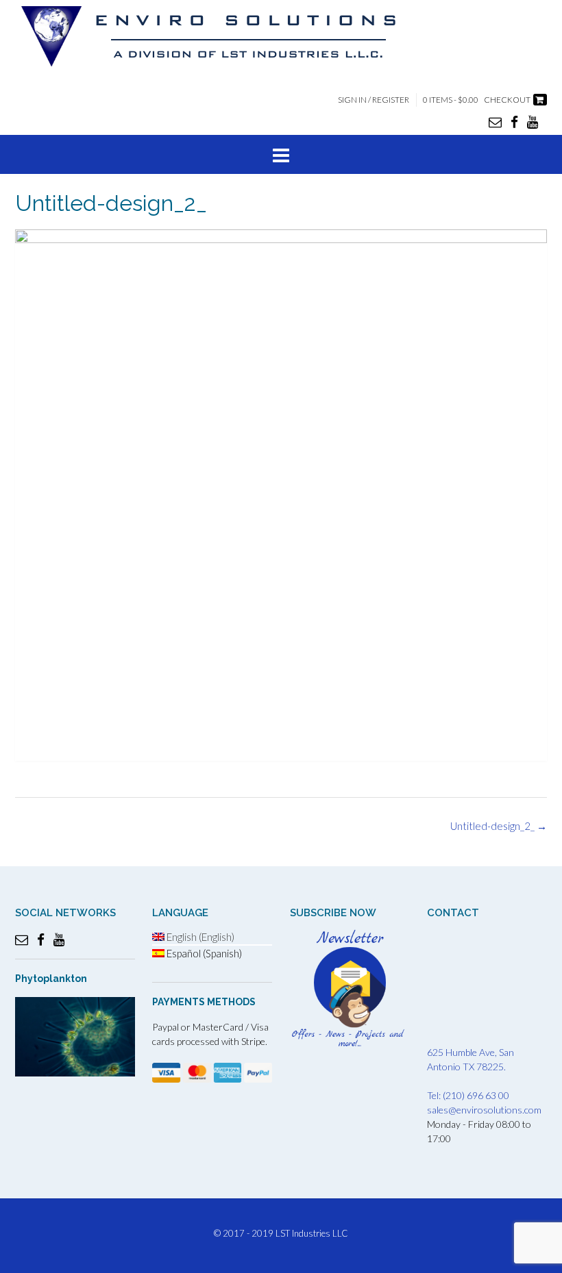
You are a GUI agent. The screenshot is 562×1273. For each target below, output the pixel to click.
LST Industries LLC (312, 1233)
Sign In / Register (373, 99)
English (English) (199, 937)
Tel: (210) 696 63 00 (468, 1095)
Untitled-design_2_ (498, 826)
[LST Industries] (220, 36)
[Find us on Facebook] (514, 121)
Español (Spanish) (203, 953)
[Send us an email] (495, 121)
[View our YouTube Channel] (532, 121)
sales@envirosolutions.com (484, 1110)
